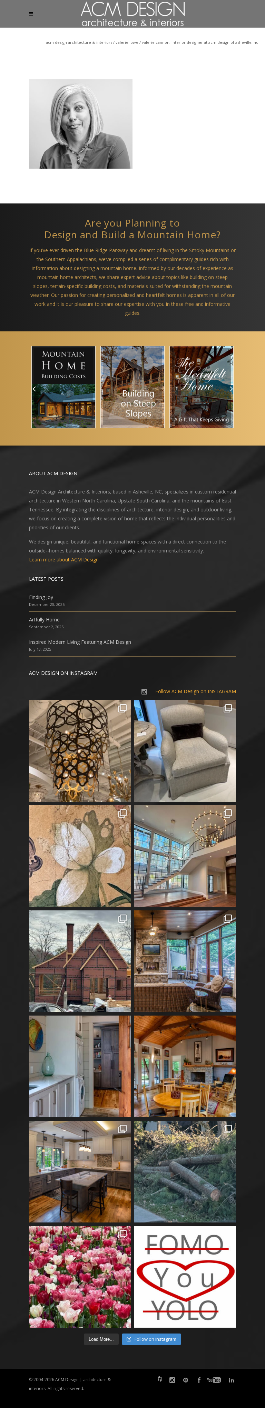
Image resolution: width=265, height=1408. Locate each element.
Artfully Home (44, 619)
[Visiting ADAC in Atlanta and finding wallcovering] (80, 856)
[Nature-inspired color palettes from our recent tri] (80, 1277)
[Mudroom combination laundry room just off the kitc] (80, 1066)
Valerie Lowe (127, 42)
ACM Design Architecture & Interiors (79, 42)
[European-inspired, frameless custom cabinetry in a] (80, 1171)
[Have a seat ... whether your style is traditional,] (185, 751)
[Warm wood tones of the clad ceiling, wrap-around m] (185, 1066)
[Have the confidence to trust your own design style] (185, 1277)
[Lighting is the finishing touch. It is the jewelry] (80, 751)
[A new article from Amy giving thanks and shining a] (185, 1171)
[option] (63, 388)
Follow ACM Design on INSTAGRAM (195, 691)
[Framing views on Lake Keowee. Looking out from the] (80, 961)
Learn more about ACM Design (64, 559)
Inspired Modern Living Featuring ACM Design (80, 642)
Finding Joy (41, 597)
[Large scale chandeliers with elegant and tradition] (185, 856)
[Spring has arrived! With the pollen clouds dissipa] (185, 961)
